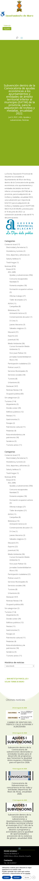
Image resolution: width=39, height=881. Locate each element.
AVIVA (10, 303)
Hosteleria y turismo (14, 251)
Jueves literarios (16, 324)
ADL (21, 117)
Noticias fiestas (12, 390)
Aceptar (6, 877)
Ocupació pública (13, 394)
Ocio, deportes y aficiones (16, 255)
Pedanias (10, 430)
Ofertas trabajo (16, 296)
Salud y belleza (12, 259)
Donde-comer (11, 408)
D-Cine (12, 321)
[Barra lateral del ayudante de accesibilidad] (2, 13)
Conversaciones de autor (20, 317)
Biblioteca (12, 310)
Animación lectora (17, 313)
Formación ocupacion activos (21, 289)
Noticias (25, 120)
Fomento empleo (16, 285)
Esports (11, 336)
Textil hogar (11, 262)
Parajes (9, 423)
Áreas (8, 269)
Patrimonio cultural (14, 427)
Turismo (11, 379)
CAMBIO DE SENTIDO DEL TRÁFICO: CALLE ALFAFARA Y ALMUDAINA (19, 724)
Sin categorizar (11, 397)
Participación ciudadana (17, 363)
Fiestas (9, 415)
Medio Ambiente (14, 343)
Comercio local (10, 244)
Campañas (14, 306)
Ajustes (27, 877)
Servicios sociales (15, 375)
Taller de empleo (16, 300)
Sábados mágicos (17, 328)
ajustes (27, 873)
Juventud (11, 339)
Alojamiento (11, 404)
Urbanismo (12, 382)
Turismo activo (12, 445)
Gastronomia (11, 419)
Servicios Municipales (16, 371)
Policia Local (13, 367)
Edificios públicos (13, 412)
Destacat (9, 386)
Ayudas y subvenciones (19, 275)
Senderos (10, 441)
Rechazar (17, 877)
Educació (11, 332)
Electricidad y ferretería (15, 247)
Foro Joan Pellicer (17, 353)
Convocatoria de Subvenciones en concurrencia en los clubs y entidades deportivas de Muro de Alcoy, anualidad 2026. (19, 788)
